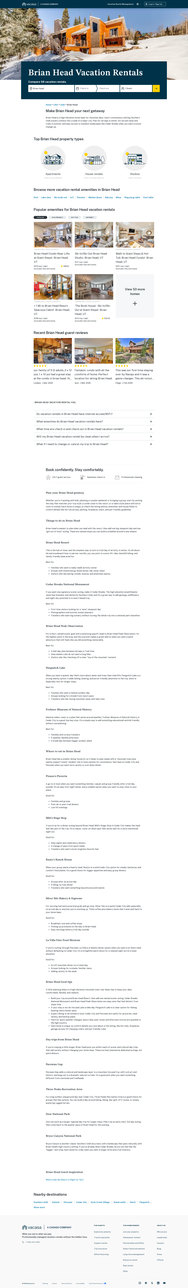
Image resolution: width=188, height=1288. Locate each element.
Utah (62, 105)
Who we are (162, 1232)
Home (49, 105)
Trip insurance (100, 1249)
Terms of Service (66, 1283)
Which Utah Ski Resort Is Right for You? (65, 1180)
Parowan (68, 1202)
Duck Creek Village (100, 1202)
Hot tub (74, 217)
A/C (72, 197)
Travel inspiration (102, 1237)
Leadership (162, 1237)
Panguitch (144, 1202)
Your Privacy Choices (95, 1283)
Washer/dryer (95, 197)
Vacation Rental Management (121, 4)
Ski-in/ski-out (60, 197)
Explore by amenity (102, 1232)
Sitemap (45, 1283)
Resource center (130, 1260)
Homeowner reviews (131, 1237)
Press (159, 1254)
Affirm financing (101, 1254)
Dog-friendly (57, 217)
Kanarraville (120, 1202)
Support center (100, 1243)
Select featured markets (134, 1249)
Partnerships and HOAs (133, 1243)
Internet (90, 217)
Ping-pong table (132, 197)
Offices (160, 1260)
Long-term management (133, 1254)
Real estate (128, 1266)
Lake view (46, 197)
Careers (160, 1243)
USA (56, 105)
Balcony (109, 197)
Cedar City (81, 1202)
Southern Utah (41, 1202)
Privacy (54, 1283)
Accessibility (80, 1283)
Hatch (133, 1202)
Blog (159, 1249)
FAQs (125, 1271)
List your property (131, 1232)
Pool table (148, 197)
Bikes (118, 197)
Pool (36, 197)
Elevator (81, 197)
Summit (56, 1202)
